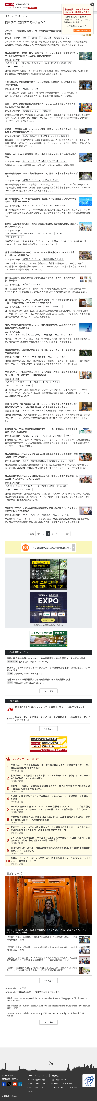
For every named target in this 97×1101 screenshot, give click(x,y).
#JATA (25, 460)
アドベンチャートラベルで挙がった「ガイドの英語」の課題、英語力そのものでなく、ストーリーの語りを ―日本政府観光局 (41, 373)
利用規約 (54, 1083)
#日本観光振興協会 (38, 460)
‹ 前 (38, 533)
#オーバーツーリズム (49, 381)
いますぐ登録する (83, 30)
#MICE (17, 486)
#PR (61, 259)
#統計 (51, 486)
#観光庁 (55, 180)
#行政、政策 (46, 37)
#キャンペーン (29, 161)
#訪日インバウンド (39, 205)
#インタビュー (37, 410)
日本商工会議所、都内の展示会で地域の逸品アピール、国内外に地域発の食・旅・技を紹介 (40, 279)
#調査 (71, 460)
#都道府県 (47, 110)
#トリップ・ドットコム (15, 334)
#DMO (25, 514)
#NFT (17, 63)
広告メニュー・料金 (35, 1087)
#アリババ (35, 514)
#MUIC (69, 435)
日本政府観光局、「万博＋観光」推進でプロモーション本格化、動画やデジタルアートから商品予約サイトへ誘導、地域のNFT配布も (41, 54)
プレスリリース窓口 (57, 1087)
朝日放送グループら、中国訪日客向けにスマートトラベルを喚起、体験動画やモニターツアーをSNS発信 (41, 430)
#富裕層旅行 (51, 410)
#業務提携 (48, 334)
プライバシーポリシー (36, 1083)
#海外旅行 (42, 161)
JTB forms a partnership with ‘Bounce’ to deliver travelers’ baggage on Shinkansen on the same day (47, 999)
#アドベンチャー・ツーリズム (27, 381)
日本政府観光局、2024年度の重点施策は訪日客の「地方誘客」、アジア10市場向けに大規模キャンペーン (40, 200)
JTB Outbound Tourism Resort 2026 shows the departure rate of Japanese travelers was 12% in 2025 (48, 1007)
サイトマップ (68, 1083)
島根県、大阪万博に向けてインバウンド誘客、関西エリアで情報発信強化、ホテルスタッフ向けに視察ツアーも (41, 130)
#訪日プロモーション (62, 37)
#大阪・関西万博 (51, 63)
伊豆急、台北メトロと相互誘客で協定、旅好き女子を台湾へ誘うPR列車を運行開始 (40, 156)
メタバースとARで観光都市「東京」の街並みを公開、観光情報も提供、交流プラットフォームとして (41, 225)
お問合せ (30, 1091)
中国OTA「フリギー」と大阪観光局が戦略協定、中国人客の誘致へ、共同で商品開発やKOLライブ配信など (41, 509)
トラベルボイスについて (37, 1075)
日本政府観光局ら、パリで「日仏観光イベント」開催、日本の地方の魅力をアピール (41, 175)
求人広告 (73, 1087)
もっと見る (48, 691)
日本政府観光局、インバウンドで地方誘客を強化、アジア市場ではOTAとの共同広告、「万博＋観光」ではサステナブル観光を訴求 (41, 301)
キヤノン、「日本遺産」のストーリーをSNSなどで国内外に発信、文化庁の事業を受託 (41, 32)
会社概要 (55, 1075)
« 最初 (31, 533)
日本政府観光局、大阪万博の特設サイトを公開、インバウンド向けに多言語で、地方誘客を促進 (41, 351)
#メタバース (48, 233)
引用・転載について (58, 1079)
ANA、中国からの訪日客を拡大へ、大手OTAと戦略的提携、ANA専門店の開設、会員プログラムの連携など (41, 326)
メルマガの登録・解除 (36, 1079)
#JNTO (9, 63)
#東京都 (59, 233)
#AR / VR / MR (11, 233)
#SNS (25, 37)
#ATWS (28, 385)
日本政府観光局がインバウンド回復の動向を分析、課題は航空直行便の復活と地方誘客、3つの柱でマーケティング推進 (41, 477)
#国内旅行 (34, 37)
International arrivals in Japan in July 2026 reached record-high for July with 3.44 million (45, 1014)
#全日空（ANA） (34, 334)
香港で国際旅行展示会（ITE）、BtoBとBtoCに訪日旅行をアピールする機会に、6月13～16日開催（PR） (40, 254)
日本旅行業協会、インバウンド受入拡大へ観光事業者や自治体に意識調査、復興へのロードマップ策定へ (41, 455)
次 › (67, 533)
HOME (7, 16)
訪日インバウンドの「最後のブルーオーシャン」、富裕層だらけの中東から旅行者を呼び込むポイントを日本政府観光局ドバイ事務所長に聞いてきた (41, 405)
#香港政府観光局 (49, 259)
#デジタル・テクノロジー (32, 63)
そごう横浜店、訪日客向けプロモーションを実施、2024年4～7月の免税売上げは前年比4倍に (40, 83)
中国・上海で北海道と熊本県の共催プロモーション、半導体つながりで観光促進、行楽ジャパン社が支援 (40, 105)
